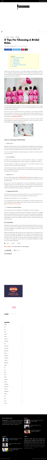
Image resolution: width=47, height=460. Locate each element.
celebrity (41, 442)
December (6, 346)
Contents (12, 56)
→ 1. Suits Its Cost (15, 59)
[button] (2, 1)
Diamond (39, 445)
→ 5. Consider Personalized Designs (18, 64)
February (6, 338)
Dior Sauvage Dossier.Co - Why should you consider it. (15, 439)
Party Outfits (30, 448)
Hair (29, 443)
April (5, 374)
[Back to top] (44, 457)
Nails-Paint (41, 446)
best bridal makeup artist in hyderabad (13, 203)
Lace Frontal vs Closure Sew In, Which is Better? (37, 421)
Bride (8, 37)
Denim (35, 445)
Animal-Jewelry (27, 445)
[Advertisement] (23, 20)
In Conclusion (14, 66)
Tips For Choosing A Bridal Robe (17, 57)
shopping (16, 424)
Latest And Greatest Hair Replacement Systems (36, 431)
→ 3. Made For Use (15, 61)
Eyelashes (43, 445)
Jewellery (11, 424)
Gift (40, 443)
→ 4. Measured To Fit (15, 63)
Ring (32, 443)
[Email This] (26, 50)
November (6, 341)
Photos (8, 161)
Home (2, 1)
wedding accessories (23, 177)
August (5, 324)
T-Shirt (44, 443)
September (6, 350)
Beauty (34, 439)
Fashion (12, 37)
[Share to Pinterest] (22, 50)
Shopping (26, 440)
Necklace (25, 448)
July (4, 326)
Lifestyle (41, 439)
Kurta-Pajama (36, 446)
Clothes (40, 440)
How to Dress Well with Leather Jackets (15, 444)
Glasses (27, 446)
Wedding (17, 37)
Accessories (34, 442)
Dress (25, 443)
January (5, 353)
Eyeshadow (36, 443)
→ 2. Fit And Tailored (15, 60)
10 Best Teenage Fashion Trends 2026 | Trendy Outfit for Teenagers (15, 449)
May (5, 331)
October (6, 360)
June (5, 329)
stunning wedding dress (17, 116)
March (5, 336)
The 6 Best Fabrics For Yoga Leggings (20, 246)
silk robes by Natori (14, 118)
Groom (31, 446)
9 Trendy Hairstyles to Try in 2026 (35, 426)
